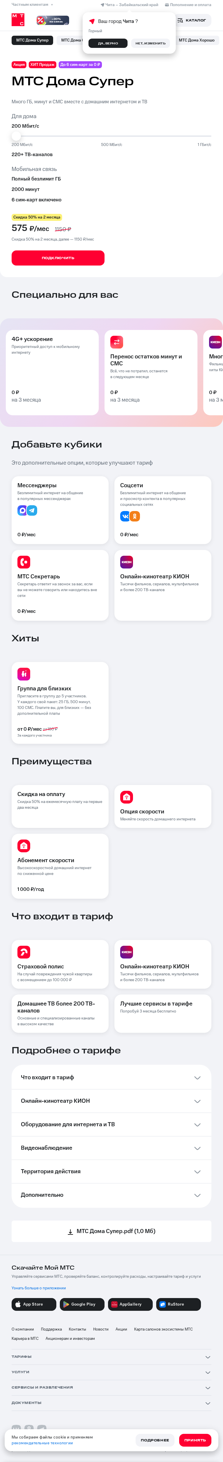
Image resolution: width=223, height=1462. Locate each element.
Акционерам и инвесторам (70, 1339)
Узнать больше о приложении (39, 1288)
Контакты (77, 1329)
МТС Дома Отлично (79, 40)
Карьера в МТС (25, 1339)
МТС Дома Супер (32, 40)
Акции (121, 1329)
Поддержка (51, 1329)
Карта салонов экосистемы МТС (163, 1329)
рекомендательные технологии (42, 1443)
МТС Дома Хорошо (197, 40)
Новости (101, 1329)
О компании (23, 1329)
